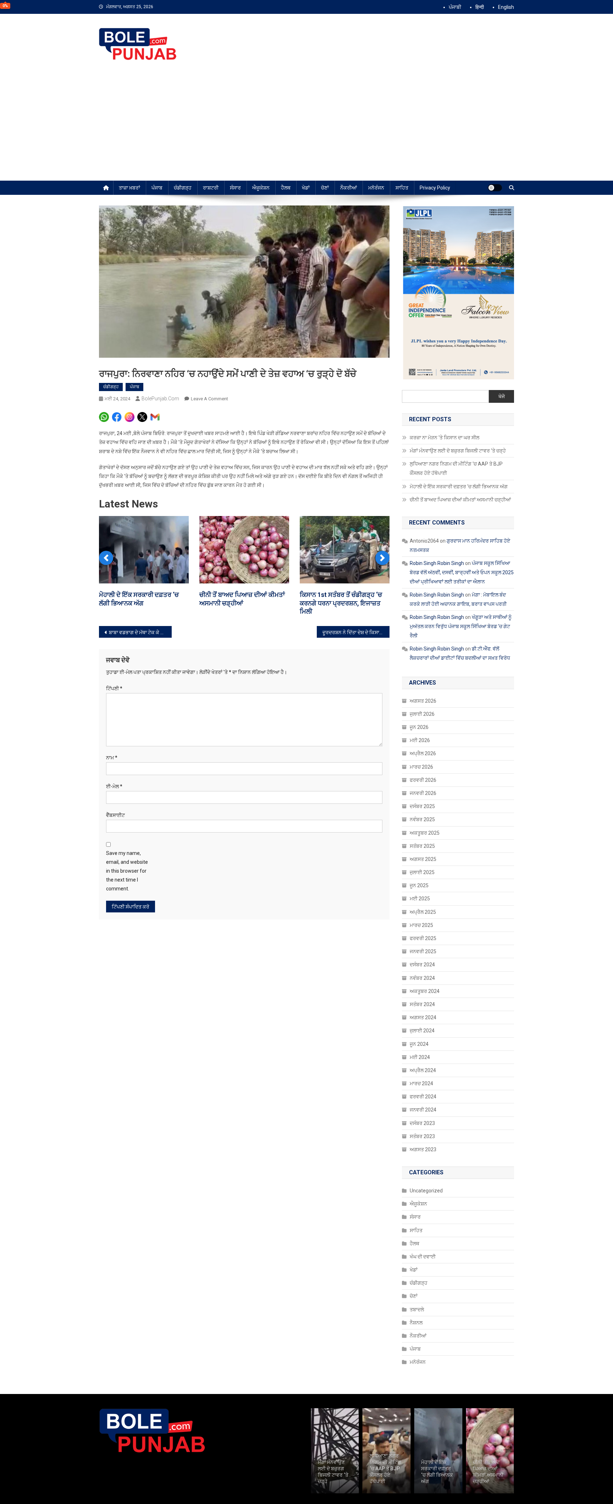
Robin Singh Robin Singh (437, 563)
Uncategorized (426, 1190)
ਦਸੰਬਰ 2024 (422, 964)
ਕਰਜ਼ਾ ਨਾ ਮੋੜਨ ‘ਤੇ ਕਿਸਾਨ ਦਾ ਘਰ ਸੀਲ (445, 437)
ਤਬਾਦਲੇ (417, 1309)
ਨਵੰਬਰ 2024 (422, 978)
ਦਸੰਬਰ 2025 (422, 806)
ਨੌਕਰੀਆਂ (348, 188)
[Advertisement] (306, 127)
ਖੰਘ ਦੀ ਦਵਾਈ (423, 1256)
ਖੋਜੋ (501, 396)
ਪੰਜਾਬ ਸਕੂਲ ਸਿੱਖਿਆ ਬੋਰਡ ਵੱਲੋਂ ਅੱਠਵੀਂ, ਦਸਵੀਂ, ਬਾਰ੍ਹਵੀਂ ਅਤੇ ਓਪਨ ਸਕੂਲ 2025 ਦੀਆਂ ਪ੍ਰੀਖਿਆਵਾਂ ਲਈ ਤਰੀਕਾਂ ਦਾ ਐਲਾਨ (462, 572)
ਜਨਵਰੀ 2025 (423, 951)
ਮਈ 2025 (420, 898)
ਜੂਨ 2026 (419, 727)
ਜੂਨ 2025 (419, 885)
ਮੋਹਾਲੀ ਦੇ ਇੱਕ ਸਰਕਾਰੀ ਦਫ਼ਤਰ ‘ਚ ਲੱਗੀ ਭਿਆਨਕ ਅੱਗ (459, 486)
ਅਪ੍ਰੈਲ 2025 (423, 912)
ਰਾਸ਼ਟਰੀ (211, 188)
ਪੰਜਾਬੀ (455, 7)
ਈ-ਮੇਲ (114, 786)
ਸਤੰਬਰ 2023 (422, 1136)
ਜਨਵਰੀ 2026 (423, 793)
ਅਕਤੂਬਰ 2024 (425, 991)
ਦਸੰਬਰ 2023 (422, 1123)
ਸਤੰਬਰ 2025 (422, 846)
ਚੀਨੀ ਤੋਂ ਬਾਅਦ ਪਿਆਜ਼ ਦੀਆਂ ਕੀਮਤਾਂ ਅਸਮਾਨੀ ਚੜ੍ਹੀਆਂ (461, 500)
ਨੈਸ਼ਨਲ (416, 1322)
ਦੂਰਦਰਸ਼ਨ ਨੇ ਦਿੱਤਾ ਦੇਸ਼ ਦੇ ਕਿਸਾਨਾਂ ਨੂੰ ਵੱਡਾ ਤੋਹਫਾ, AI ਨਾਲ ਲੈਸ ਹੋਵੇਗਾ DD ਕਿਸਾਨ (356, 632)
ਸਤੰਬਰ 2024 (422, 1004)
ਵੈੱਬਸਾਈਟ (115, 815)
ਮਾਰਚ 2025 (421, 925)
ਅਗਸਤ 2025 (423, 859)
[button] (106, 558)
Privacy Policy (435, 188)
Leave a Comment (209, 398)
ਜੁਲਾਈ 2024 (422, 1030)
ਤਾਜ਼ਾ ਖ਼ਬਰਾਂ (129, 188)
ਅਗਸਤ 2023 (423, 1149)
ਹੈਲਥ (286, 188)
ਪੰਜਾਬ (156, 188)
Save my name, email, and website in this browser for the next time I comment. (127, 871)
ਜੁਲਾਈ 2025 (422, 872)
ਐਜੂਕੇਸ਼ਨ (261, 188)
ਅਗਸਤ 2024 (423, 1017)
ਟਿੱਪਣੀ (114, 688)
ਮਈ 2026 (420, 740)
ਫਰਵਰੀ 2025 (423, 938)
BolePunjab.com (160, 398)
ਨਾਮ (111, 758)
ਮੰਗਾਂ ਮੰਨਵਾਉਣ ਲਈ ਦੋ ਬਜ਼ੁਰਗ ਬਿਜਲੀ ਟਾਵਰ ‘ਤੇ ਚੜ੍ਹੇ (458, 451)
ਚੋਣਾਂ (325, 188)
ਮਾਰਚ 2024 (421, 1083)
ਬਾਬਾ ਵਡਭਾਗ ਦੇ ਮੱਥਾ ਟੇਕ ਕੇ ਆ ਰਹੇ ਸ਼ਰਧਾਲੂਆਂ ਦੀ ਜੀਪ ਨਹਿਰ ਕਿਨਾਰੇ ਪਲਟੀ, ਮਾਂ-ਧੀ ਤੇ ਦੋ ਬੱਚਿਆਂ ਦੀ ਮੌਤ (140, 632)
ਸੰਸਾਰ (235, 188)
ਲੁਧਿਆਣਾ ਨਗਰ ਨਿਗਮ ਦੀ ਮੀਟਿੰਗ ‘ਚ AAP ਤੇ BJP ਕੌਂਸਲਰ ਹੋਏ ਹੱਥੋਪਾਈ (456, 468)
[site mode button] (495, 187)
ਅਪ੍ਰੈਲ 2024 (423, 1070)
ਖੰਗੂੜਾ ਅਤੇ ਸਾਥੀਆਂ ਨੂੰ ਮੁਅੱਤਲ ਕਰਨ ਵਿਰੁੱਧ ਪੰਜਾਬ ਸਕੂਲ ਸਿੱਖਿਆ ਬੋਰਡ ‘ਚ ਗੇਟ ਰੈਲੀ (461, 626)
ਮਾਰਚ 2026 (421, 767)
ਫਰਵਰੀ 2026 (423, 780)
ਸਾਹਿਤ (402, 188)
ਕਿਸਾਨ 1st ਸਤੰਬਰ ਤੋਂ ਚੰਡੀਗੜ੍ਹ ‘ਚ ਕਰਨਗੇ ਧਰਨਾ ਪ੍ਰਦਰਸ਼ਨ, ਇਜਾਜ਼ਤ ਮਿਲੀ (341, 603)
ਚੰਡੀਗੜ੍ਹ (183, 188)
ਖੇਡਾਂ (306, 188)
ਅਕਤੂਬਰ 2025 (425, 833)
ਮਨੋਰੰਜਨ (376, 188)
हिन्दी (479, 7)
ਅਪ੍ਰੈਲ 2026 (423, 753)
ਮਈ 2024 (420, 1057)
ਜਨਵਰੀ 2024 (423, 1110)
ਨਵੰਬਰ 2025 (422, 819)
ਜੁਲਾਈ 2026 (422, 714)
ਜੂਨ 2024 (419, 1044)
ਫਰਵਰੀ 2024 (423, 1096)
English (506, 7)
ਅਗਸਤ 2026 (423, 701)
